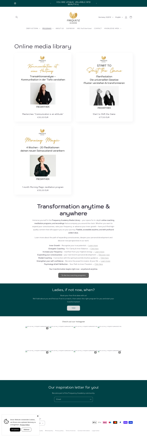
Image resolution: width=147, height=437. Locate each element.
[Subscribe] (90, 399)
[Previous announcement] (50, 3)
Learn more (93, 245)
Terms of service (71, 430)
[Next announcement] (96, 3)
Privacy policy (59, 430)
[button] (16, 17)
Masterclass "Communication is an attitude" (42, 114)
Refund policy (49, 430)
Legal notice (95, 430)
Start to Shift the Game (104, 114)
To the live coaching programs (73, 275)
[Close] (38, 416)
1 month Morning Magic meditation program (42, 187)
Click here (94, 248)
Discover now (104, 255)
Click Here (99, 264)
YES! (73, 308)
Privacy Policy (25, 425)
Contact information (84, 430)
